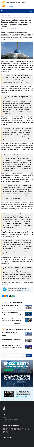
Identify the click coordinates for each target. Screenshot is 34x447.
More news (17, 323)
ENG (12, 6)
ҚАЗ (7, 6)
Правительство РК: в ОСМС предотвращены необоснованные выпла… (11, 334)
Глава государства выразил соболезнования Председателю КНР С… (12, 307)
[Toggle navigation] (30, 11)
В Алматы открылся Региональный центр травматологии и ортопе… (11, 340)
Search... (29, 355)
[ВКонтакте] (3, 296)
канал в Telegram (24, 290)
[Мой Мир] (7, 296)
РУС (10, 6)
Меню (3, 11)
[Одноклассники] (5, 296)
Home (5, 417)
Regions (6, 421)
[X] (10, 296)
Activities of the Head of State (14, 302)
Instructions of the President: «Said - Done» (18, 329)
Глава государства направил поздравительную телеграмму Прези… (13, 313)
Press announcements (10, 419)
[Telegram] (14, 296)
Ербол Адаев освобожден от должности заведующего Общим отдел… (11, 320)
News (16, 29)
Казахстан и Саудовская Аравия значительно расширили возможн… (12, 346)
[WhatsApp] (12, 296)
